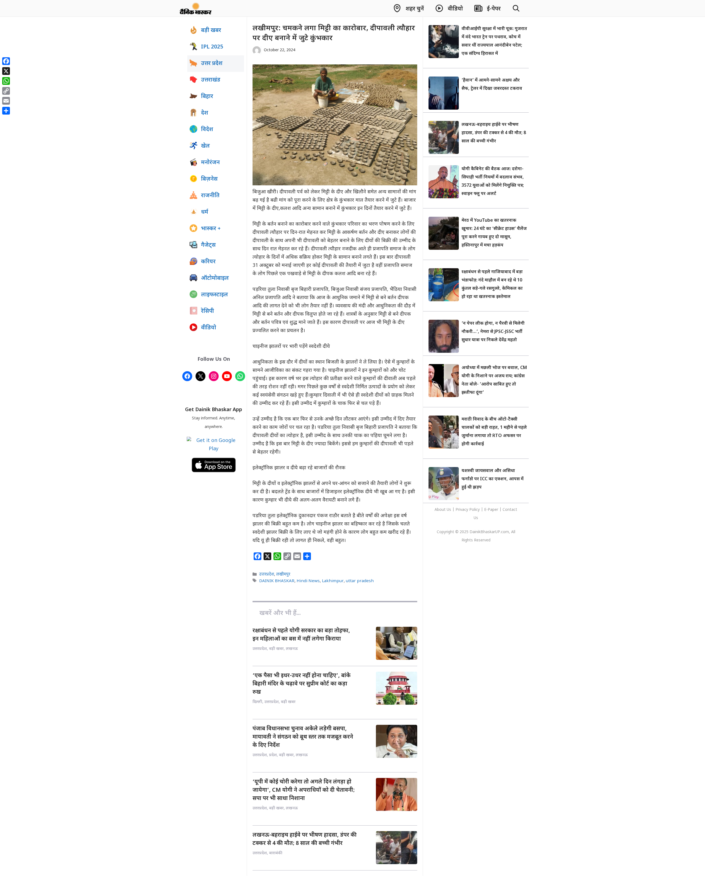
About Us (443, 509)
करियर (208, 261)
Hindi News (308, 581)
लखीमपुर (283, 574)
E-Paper (491, 509)
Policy (474, 509)
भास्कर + (211, 228)
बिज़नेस (209, 179)
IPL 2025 (212, 47)
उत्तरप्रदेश (266, 574)
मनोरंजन (210, 162)
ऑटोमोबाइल (215, 278)
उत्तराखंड (210, 80)
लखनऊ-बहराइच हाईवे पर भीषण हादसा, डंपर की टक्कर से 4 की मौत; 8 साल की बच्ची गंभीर (494, 133)
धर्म (204, 212)
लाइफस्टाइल (214, 295)
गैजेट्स (208, 245)
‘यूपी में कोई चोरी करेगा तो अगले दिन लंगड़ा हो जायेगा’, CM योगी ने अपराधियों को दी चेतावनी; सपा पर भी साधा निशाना (304, 790)
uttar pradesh (360, 581)
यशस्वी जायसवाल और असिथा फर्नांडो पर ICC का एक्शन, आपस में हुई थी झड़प (493, 479)
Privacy (462, 509)
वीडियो (208, 328)
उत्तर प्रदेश (212, 63)
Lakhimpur (333, 581)
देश (204, 113)
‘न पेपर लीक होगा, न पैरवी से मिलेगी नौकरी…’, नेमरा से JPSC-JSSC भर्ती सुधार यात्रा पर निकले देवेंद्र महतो (493, 332)
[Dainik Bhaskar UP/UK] (196, 8)
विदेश (207, 129)
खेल (205, 146)
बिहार (207, 96)
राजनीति (210, 195)
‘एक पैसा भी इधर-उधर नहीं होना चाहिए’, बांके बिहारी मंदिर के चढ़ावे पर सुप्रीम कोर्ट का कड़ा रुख (302, 684)
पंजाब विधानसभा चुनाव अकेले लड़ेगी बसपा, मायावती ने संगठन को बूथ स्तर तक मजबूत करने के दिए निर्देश (303, 737)
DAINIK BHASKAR (276, 581)
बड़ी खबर (211, 30)
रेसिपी (207, 311)
